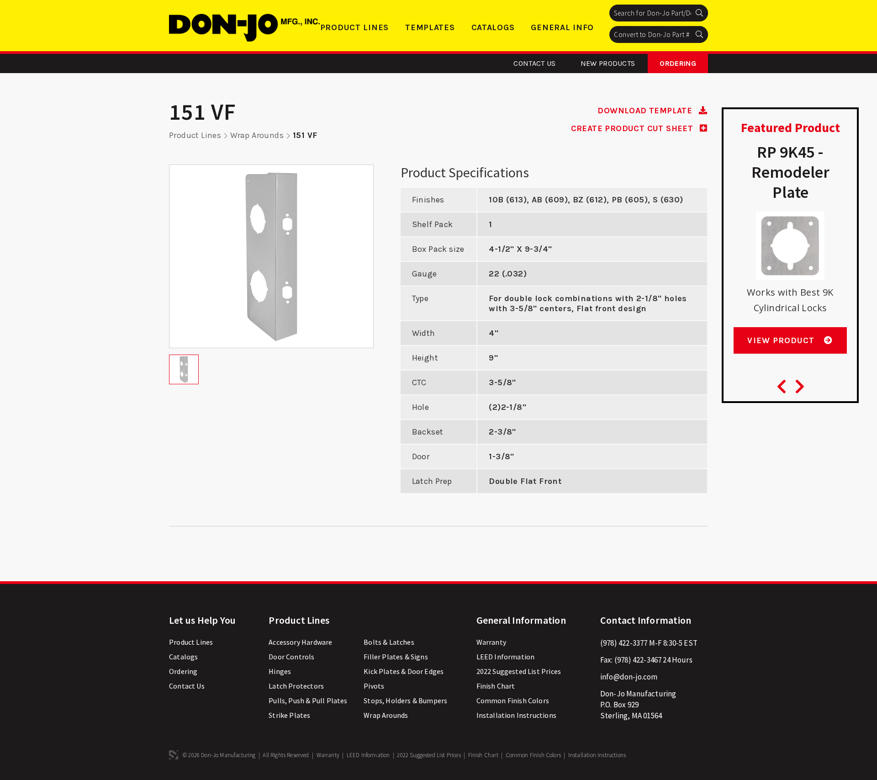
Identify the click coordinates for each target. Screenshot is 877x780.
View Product (782, 340)
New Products (608, 63)
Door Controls (291, 656)
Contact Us (534, 63)
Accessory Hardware (300, 642)
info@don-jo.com (629, 677)
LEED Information (505, 656)
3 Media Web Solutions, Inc (173, 754)
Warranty (491, 642)
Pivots (374, 685)
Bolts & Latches (389, 642)
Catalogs (493, 27)
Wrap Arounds (257, 135)
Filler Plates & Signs (396, 656)
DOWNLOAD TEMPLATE (645, 111)
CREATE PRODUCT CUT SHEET (633, 128)
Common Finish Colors (512, 700)
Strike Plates (289, 715)
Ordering (678, 63)
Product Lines (354, 27)
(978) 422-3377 (623, 643)
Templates (429, 27)
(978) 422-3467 (637, 660)
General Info (562, 27)
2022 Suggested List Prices (518, 671)
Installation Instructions (516, 715)
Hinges (280, 671)
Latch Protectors (296, 685)
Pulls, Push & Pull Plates (308, 700)
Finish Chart (495, 685)
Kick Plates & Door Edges (404, 671)
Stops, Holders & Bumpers (405, 700)
